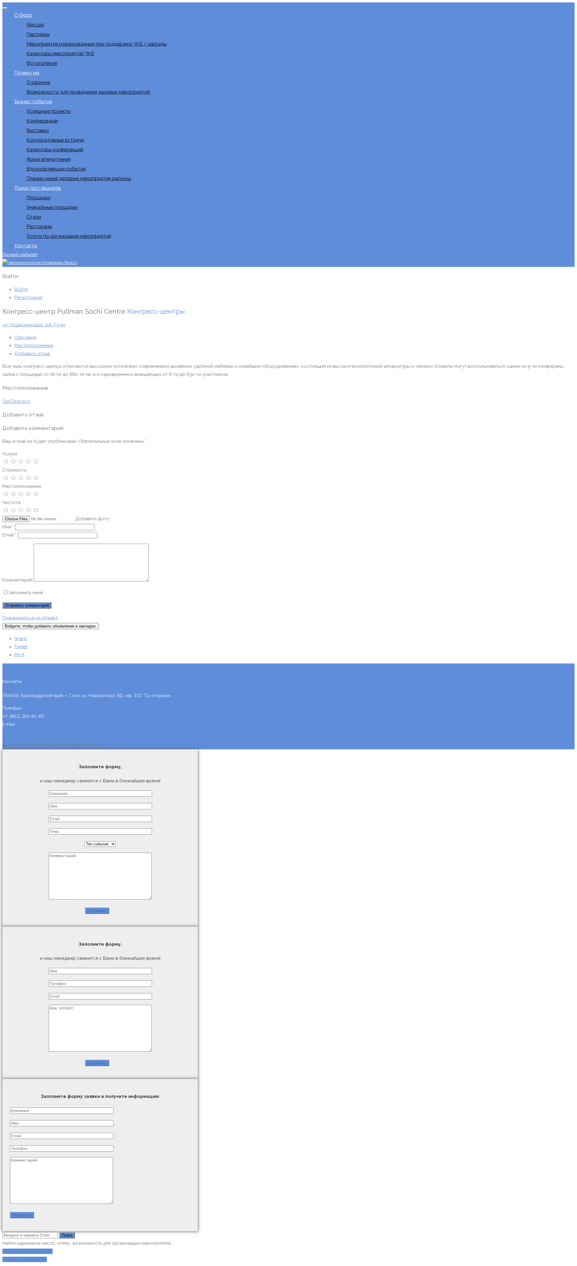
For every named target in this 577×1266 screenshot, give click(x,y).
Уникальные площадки (52, 207)
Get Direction (16, 401)
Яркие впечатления (48, 159)
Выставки (37, 130)
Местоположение (33, 345)
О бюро (23, 15)
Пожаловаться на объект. (30, 618)
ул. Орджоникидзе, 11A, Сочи (33, 325)
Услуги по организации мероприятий (68, 236)
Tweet (20, 646)
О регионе (38, 82)
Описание (25, 337)
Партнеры (38, 34)
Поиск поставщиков (37, 188)
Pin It (19, 654)
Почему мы (26, 73)
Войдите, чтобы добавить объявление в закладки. (50, 626)
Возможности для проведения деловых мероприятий (88, 92)
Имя (8, 527)
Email (9, 535)
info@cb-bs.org (32, 724)
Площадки (38, 198)
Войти (21, 289)
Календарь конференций (54, 150)
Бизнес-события (33, 101)
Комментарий (17, 580)
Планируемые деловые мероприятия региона (78, 178)
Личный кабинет (20, 254)
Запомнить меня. (26, 592)
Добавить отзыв (32, 353)
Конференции (42, 121)
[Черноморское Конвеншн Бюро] (39, 262)
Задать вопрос (17, 733)
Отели (33, 217)
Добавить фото (92, 518)
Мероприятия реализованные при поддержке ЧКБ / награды (96, 44)
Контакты (25, 246)
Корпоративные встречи (55, 140)
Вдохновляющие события (56, 169)
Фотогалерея (41, 63)
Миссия (35, 25)
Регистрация (28, 297)
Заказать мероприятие (27, 1251)
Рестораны (39, 226)
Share (20, 638)
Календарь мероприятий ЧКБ (60, 53)
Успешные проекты (48, 111)
